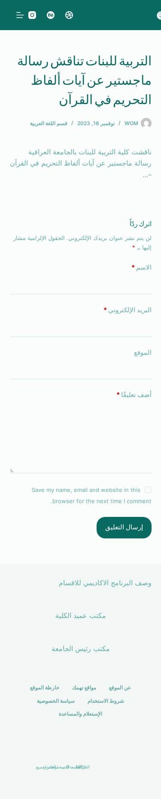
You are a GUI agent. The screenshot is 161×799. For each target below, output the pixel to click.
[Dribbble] (69, 15)
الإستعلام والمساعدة (80, 713)
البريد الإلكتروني (127, 310)
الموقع (143, 352)
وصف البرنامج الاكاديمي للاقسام (105, 582)
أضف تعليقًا (134, 394)
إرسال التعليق (124, 527)
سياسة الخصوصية (56, 701)
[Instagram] (32, 15)
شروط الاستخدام (106, 701)
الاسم (141, 267)
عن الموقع (120, 687)
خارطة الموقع (44, 687)
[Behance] (51, 15)
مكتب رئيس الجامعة (81, 648)
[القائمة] (20, 15)
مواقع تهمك (84, 687)
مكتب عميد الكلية (80, 615)
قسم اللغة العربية (48, 123)
